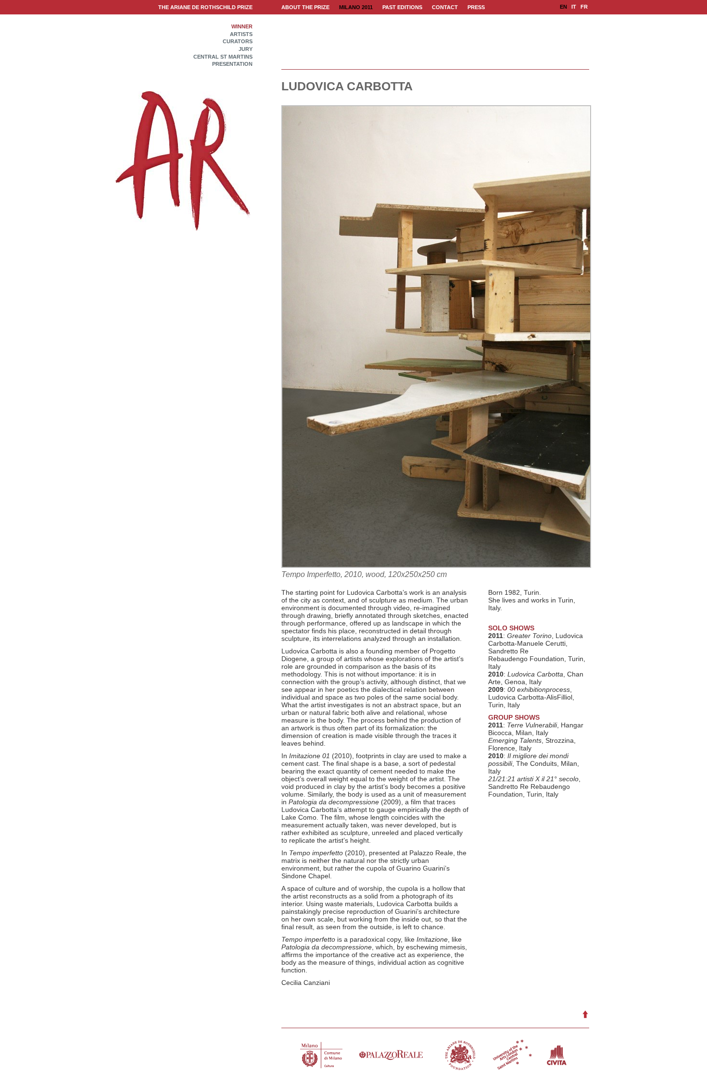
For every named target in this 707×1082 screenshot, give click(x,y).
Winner (241, 26)
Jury (245, 49)
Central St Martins (222, 57)
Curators (237, 41)
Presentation (232, 64)
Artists (241, 34)
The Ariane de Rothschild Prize (205, 7)
